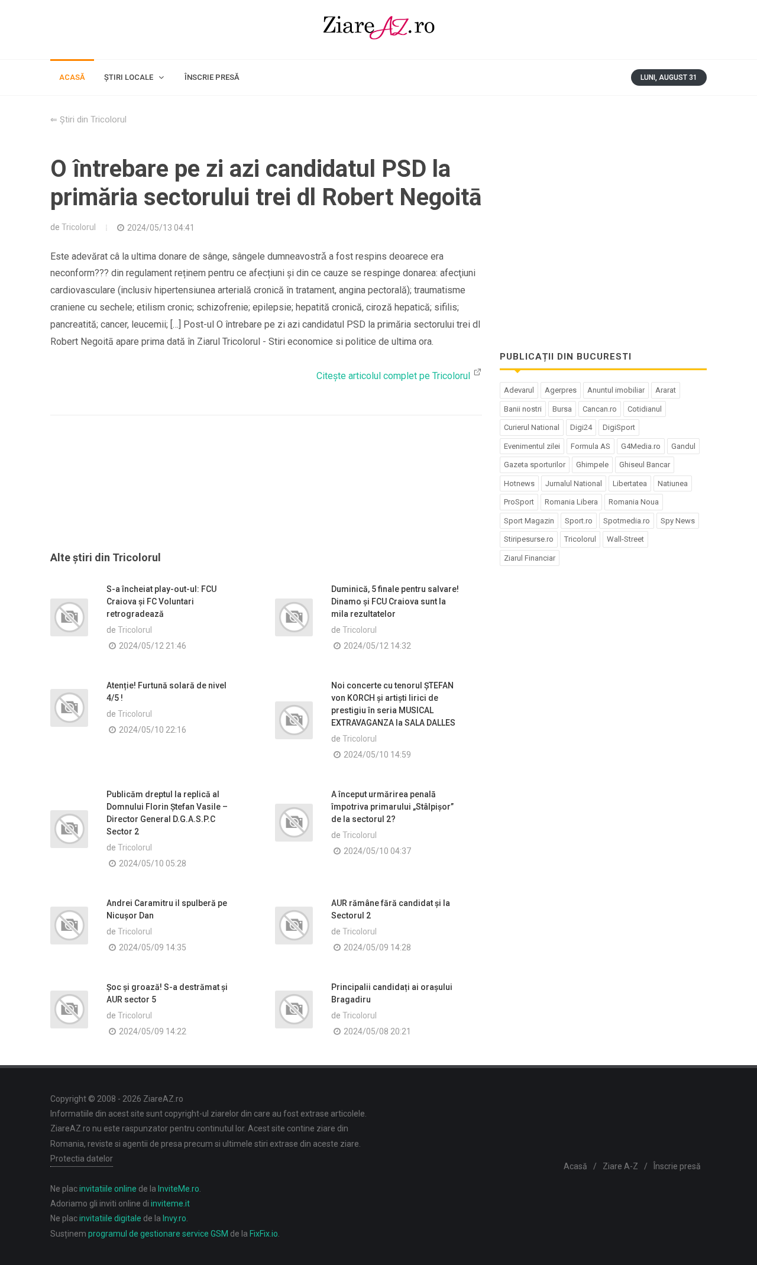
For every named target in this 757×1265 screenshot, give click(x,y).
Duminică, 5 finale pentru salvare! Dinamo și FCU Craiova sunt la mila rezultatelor (395, 601)
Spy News (678, 520)
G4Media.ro (641, 446)
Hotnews (519, 483)
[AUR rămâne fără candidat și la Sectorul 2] (294, 925)
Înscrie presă (677, 1166)
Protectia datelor (81, 1158)
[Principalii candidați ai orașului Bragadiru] (294, 1009)
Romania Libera (571, 501)
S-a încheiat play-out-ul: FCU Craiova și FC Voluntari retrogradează (161, 601)
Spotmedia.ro (626, 520)
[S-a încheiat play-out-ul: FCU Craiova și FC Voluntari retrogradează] (69, 617)
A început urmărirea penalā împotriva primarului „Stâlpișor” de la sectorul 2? (392, 807)
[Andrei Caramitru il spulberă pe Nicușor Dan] (69, 925)
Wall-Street (625, 539)
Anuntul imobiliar (616, 390)
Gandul (683, 446)
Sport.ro (579, 520)
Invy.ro (174, 1218)
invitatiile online (108, 1188)
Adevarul (519, 390)
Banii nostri (523, 409)
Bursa (562, 409)
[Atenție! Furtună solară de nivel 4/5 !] (69, 708)
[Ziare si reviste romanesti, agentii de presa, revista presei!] (378, 29)
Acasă (575, 1166)
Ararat (665, 390)
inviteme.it (170, 1203)
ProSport (519, 501)
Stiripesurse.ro (529, 539)
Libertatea (630, 483)
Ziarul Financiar (529, 558)
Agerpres (561, 390)
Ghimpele (592, 464)
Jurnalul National (573, 483)
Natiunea (673, 483)
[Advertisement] (266, 497)
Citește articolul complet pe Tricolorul (394, 375)
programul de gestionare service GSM (158, 1233)
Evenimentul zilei (532, 446)
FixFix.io (264, 1233)
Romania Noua (634, 501)
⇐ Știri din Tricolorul (88, 120)
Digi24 (581, 427)
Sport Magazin (529, 520)
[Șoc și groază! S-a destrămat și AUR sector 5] (69, 1009)
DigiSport (619, 427)
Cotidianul (644, 409)
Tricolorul (79, 227)
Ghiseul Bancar (644, 464)
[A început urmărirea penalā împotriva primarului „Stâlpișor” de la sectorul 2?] (294, 823)
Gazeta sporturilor (534, 464)
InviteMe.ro (178, 1188)
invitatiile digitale (110, 1218)
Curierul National (531, 427)
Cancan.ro (600, 409)
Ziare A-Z (620, 1166)
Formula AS (590, 446)
